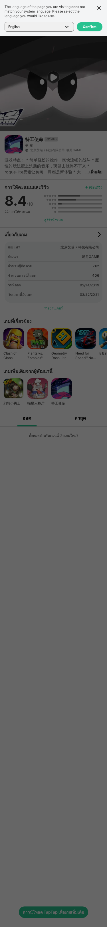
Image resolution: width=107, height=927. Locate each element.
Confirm (90, 27)
